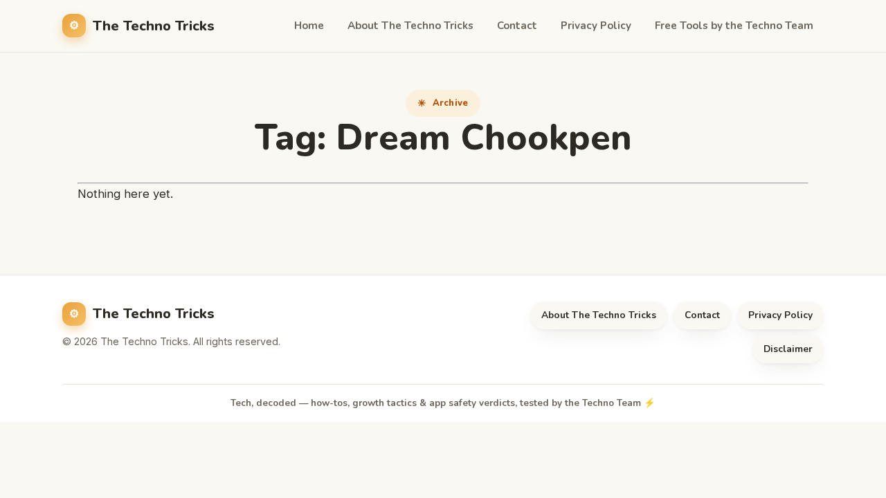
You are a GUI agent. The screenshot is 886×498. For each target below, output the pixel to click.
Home (309, 26)
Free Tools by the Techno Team (734, 26)
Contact (517, 26)
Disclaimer (788, 349)
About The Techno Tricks (410, 26)
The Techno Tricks (154, 26)
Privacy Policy (596, 26)
